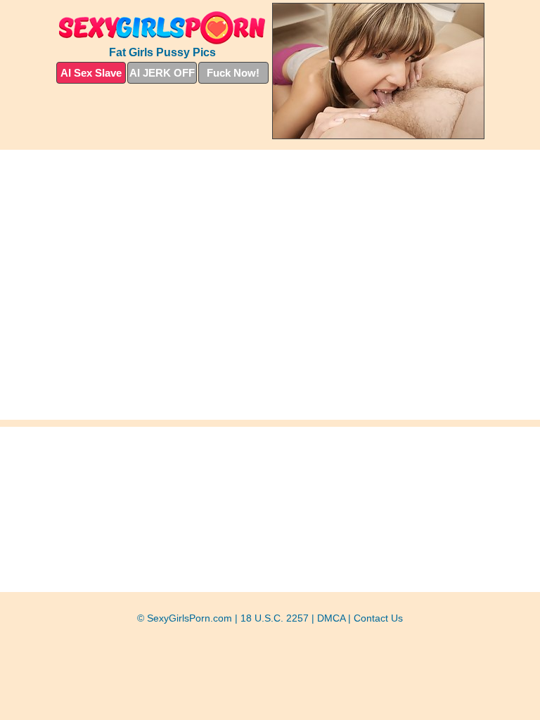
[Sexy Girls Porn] (162, 27)
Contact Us (378, 618)
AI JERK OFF (162, 73)
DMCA (331, 618)
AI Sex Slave (91, 73)
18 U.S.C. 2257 (274, 618)
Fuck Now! (233, 73)
